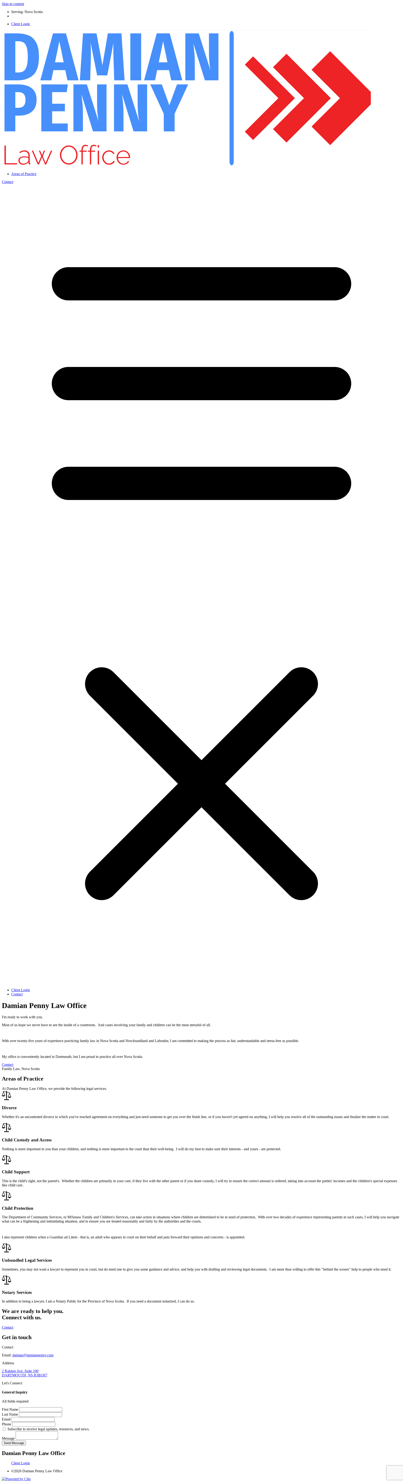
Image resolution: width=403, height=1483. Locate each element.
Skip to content (13, 4)
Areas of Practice (23, 174)
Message (9, 1438)
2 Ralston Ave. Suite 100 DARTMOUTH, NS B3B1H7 (24, 1373)
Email (6, 1419)
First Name (10, 1409)
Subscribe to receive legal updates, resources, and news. (48, 1429)
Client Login (20, 24)
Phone (7, 1424)
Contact (7, 182)
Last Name (10, 1414)
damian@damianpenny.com (32, 1355)
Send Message (14, 1443)
